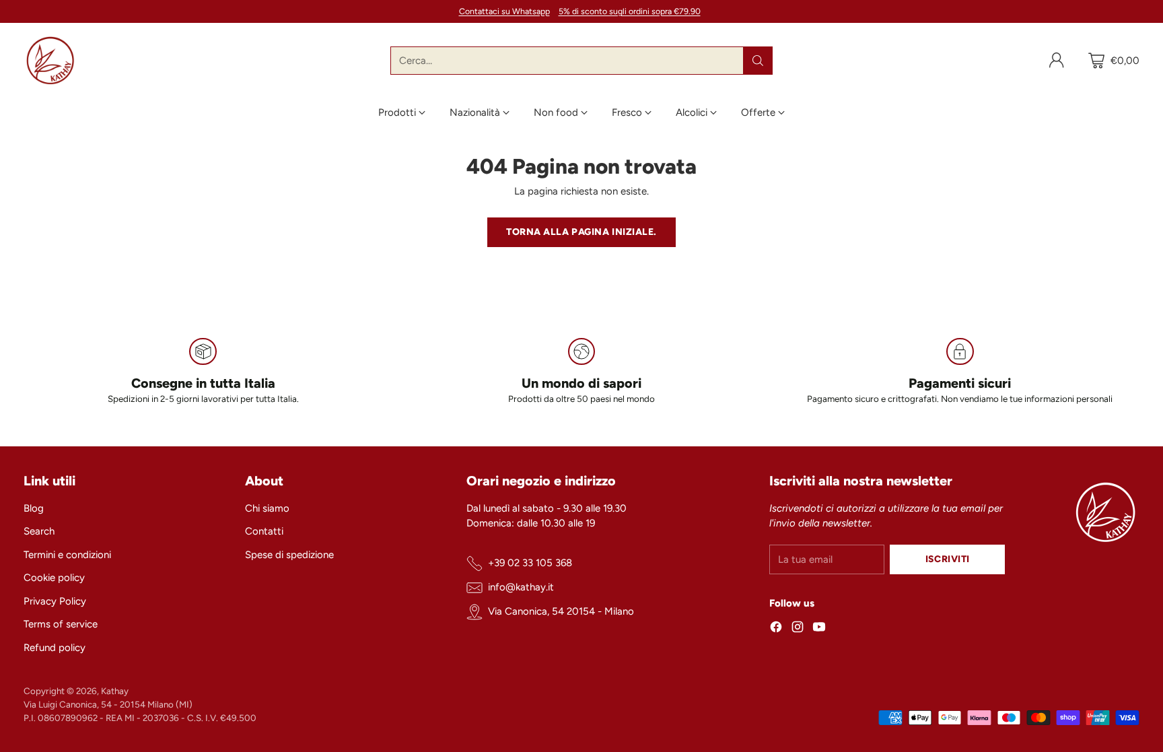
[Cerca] (758, 60)
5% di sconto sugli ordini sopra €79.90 (630, 11)
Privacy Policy (55, 601)
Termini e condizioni (67, 555)
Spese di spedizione (289, 555)
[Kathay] (50, 61)
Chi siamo (267, 508)
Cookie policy (54, 578)
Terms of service (61, 624)
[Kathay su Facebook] (776, 629)
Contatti (264, 531)
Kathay (115, 690)
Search (39, 531)
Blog (34, 508)
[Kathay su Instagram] (797, 629)
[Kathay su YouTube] (819, 629)
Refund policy (54, 648)
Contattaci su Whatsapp (504, 11)
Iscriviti (947, 558)
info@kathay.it (521, 587)
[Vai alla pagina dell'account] (1056, 60)
